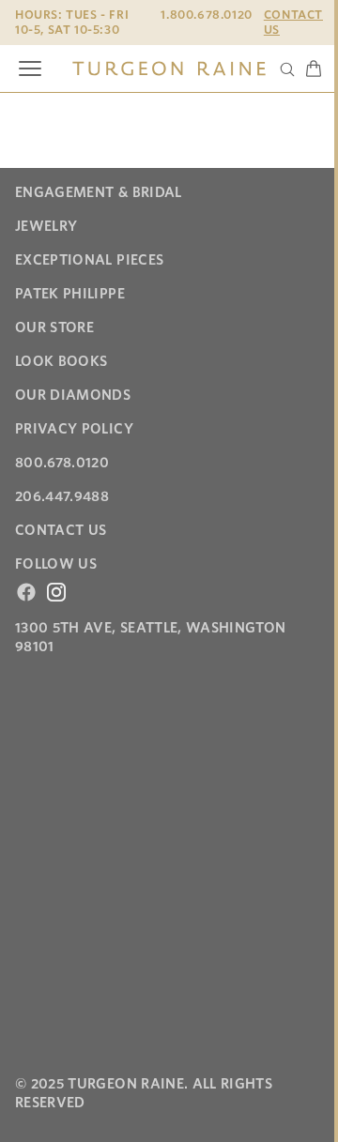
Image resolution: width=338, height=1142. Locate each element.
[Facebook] (26, 592)
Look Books (61, 361)
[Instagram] (56, 592)
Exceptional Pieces (89, 259)
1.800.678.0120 (206, 15)
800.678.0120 (62, 462)
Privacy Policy (74, 428)
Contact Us (293, 22)
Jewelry (46, 226)
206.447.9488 (62, 496)
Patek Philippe (70, 293)
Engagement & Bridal (98, 192)
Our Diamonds (73, 395)
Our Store (54, 327)
